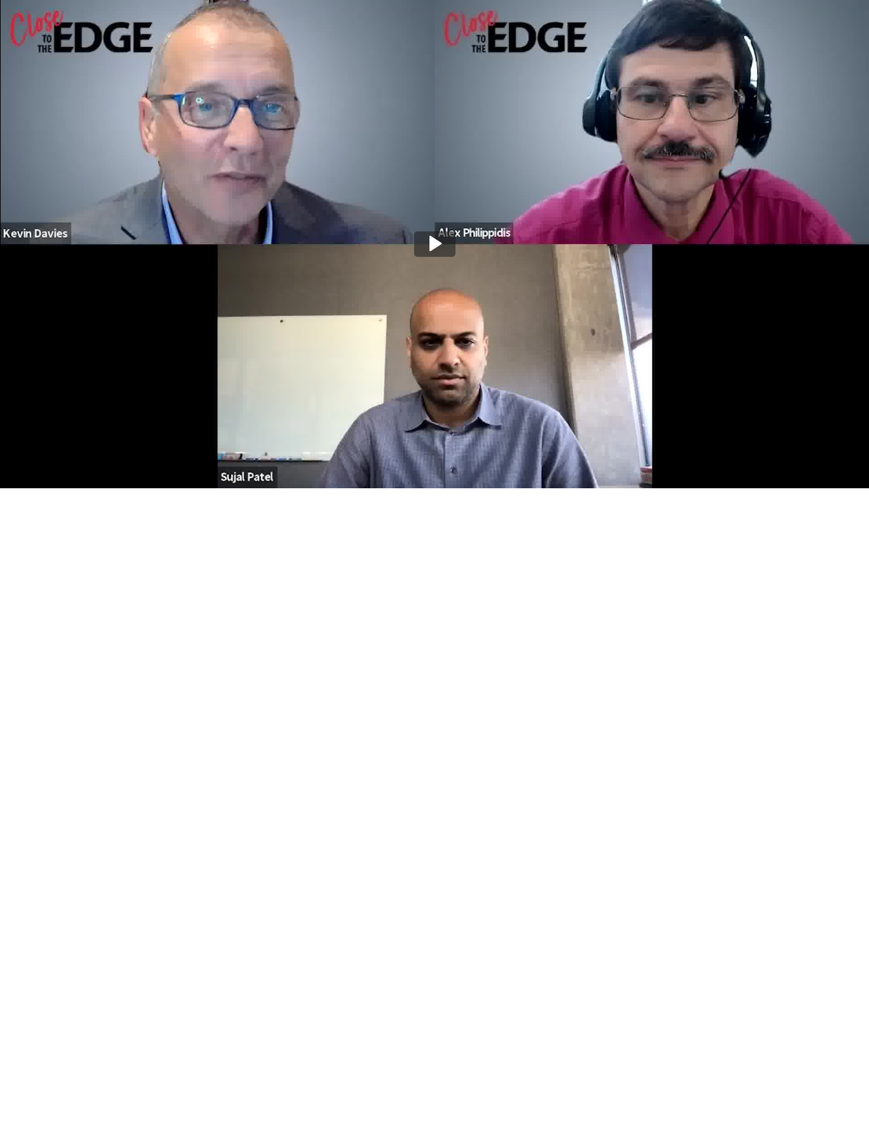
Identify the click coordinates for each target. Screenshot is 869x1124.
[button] (434, 244)
